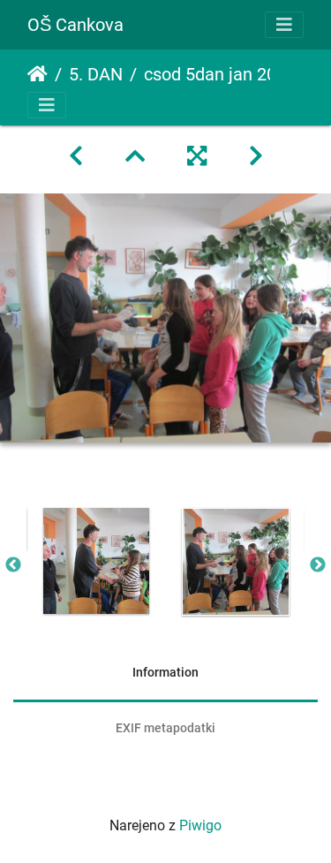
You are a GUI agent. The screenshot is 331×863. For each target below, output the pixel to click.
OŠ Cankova (75, 24)
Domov (37, 74)
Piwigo (200, 825)
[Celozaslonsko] (197, 156)
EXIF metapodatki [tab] (165, 728)
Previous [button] (13, 565)
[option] (96, 561)
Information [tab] (165, 672)
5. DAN (96, 74)
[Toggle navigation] (284, 24)
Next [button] (318, 565)
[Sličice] (135, 156)
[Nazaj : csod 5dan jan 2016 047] (76, 156)
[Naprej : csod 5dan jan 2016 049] (256, 156)
